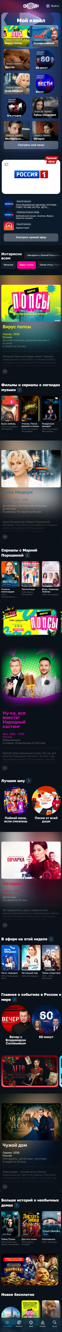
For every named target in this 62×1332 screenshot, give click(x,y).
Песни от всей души (46, 819)
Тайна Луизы (8, 1239)
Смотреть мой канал (31, 144)
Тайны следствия (51, 973)
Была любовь (8, 423)
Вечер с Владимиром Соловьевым (16, 1040)
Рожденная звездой (48, 424)
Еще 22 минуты (24, 201)
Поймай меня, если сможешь (15, 819)
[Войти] (48, 6)
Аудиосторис (22, 227)
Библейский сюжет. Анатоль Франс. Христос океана (35, 216)
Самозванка (48, 1239)
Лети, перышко (9, 973)
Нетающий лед (30, 973)
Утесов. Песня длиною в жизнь (30, 424)
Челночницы (28, 589)
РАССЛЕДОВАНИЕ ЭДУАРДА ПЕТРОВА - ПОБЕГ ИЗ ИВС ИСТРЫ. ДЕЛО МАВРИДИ (37, 207)
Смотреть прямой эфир (31, 237)
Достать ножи (29, 1239)
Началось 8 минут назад (28, 212)
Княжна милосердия (7, 590)
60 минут (46, 1037)
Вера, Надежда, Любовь (50, 590)
